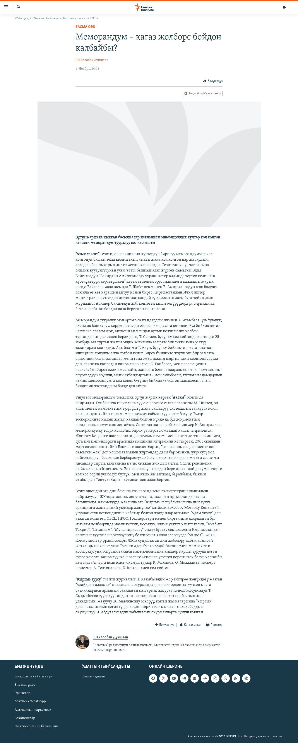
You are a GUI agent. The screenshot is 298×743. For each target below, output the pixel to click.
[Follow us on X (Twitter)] (163, 678)
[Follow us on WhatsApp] (225, 678)
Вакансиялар (25, 718)
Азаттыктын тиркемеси (33, 710)
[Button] (213, 81)
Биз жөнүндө (25, 685)
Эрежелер (22, 693)
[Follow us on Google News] (194, 678)
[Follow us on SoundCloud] (205, 678)
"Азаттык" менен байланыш (36, 726)
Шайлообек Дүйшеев (91, 60)
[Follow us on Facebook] (153, 678)
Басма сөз (85, 27)
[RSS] (236, 678)
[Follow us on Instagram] (215, 678)
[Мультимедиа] (284, 7)
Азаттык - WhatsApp (30, 701)
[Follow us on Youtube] (174, 678)
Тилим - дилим (93, 677)
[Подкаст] (246, 678)
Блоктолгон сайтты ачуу (33, 677)
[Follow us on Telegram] (184, 678)
